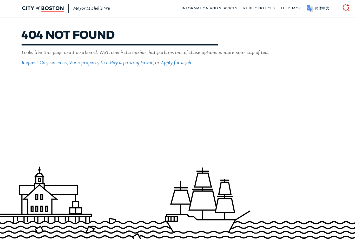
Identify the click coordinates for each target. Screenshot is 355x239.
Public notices (259, 8)
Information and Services (210, 8)
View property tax (88, 63)
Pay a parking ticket (131, 63)
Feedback (291, 8)
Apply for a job (176, 63)
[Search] (344, 8)
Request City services (44, 63)
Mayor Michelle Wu (91, 8)
